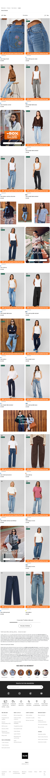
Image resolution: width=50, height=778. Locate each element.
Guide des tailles (42, 734)
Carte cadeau (29, 715)
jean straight (8, 653)
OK (41, 687)
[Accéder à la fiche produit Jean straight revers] (38, 337)
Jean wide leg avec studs (31, 59)
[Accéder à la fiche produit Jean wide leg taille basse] (38, 382)
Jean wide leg (3, 267)
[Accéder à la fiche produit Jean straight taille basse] (38, 82)
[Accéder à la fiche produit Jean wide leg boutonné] (12, 452)
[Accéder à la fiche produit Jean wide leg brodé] (12, 590)
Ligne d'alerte (17, 733)
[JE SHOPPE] (12, 128)
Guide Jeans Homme (43, 736)
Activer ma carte (30, 720)
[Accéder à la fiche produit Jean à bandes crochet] (12, 82)
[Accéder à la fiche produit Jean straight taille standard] (38, 128)
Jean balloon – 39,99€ (9, 222)
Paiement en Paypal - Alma (5, 705)
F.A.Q (39, 717)
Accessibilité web (18, 728)
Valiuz (35, 771)
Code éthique (17, 731)
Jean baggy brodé (4, 59)
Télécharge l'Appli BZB (44, 704)
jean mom (13, 653)
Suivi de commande (42, 724)
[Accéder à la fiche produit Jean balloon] (12, 337)
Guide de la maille (42, 742)
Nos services (41, 727)
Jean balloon (3, 359)
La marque (4, 715)
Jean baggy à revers (30, 520)
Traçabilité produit (18, 726)
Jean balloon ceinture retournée (7, 196)
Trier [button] (48, 15)
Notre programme (18, 715)
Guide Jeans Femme (43, 739)
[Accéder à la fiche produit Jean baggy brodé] (12, 36)
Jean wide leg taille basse (31, 405)
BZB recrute (4, 726)
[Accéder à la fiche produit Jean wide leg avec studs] (38, 36)
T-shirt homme (5, 745)
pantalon (8, 634)
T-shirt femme (5, 742)
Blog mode (4, 735)
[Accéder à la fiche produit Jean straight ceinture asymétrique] (12, 498)
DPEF (40, 771)
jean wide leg (22, 653)
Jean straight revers (30, 359)
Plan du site (45, 773)
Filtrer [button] (4, 15)
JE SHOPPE (12, 143)
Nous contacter (41, 715)
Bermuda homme (6, 747)
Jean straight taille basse (31, 104)
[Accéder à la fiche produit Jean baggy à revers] (38, 498)
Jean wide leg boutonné (6, 475)
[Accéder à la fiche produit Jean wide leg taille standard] (38, 291)
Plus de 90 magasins (36, 704)
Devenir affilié (5, 728)
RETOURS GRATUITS (21, 704)
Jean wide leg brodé (5, 612)
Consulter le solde (30, 717)
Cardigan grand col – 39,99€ (10, 219)
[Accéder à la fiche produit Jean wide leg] (12, 245)
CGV (10, 771)
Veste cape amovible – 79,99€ (10, 217)
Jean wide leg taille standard (32, 313)
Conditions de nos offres (4, 773)
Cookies (30, 771)
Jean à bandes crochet (5, 104)
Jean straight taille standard (32, 150)
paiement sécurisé (28, 704)
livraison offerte (13, 704)
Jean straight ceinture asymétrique (8, 520)
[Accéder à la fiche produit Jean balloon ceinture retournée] (12, 174)
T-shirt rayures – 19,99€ (9, 220)
